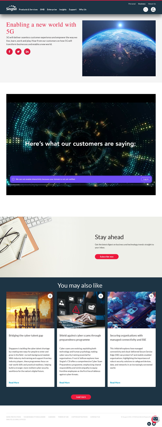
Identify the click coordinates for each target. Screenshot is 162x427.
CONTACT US (95, 417)
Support (72, 9)
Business (141, 4)
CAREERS (51, 417)
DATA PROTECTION (13, 417)
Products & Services (28, 9)
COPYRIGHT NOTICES (80, 417)
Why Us (82, 9)
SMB (42, 9)
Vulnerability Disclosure (35, 417)
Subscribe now (107, 256)
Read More (14, 382)
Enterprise (52, 9)
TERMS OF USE (63, 417)
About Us (152, 4)
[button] (158, 423)
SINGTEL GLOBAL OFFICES (16, 419)
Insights (62, 9)
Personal (132, 4)
